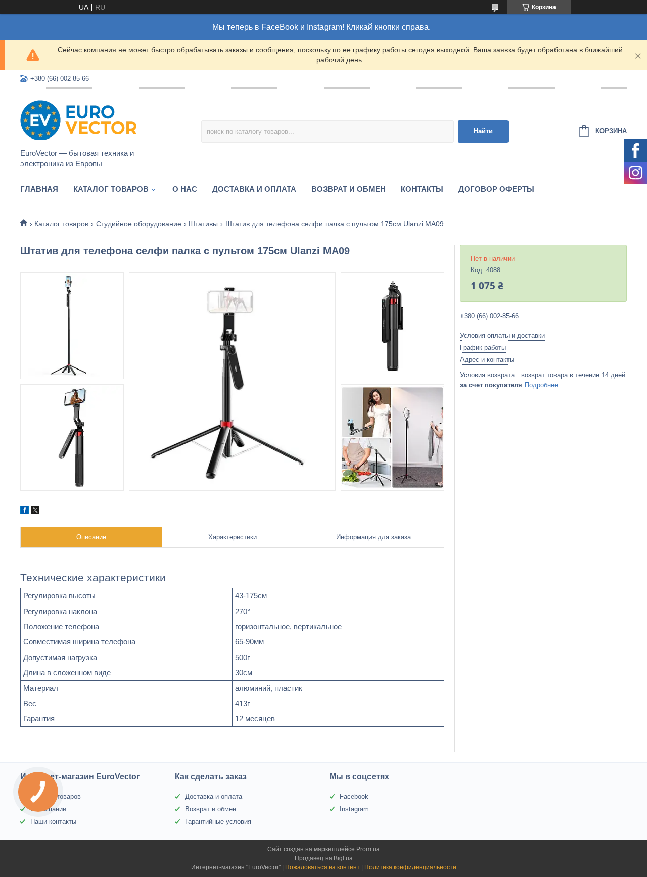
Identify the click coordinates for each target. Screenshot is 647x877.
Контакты (422, 189)
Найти (483, 131)
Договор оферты (496, 189)
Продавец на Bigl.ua (324, 858)
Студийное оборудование (138, 224)
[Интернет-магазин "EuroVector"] (108, 119)
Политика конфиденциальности (410, 867)
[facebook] (24, 511)
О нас (184, 189)
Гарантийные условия (218, 821)
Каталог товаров (111, 189)
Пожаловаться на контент (322, 867)
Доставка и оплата (254, 189)
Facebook (354, 796)
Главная (39, 189)
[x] (35, 511)
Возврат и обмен (348, 189)
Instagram (354, 809)
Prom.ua (368, 849)
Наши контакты (53, 821)
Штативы (203, 224)
